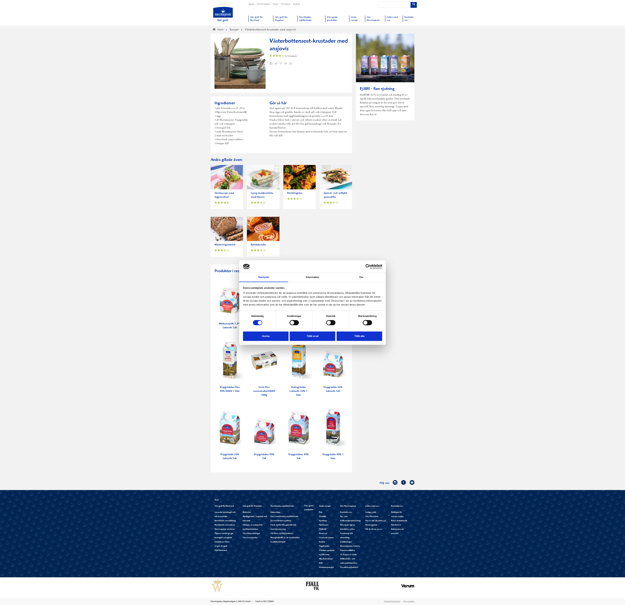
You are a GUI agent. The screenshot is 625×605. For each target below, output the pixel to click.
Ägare (251, 4)
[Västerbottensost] (217, 585)
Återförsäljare (263, 4)
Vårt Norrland (221, 550)
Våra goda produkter (309, 508)
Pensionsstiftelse (347, 550)
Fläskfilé (322, 517)
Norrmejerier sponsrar (225, 529)
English (296, 4)
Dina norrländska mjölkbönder (284, 517)
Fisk (320, 512)
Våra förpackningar (251, 534)
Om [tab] (361, 277)
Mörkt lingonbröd (225, 244)
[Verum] (407, 585)
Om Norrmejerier (348, 506)
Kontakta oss (346, 512)
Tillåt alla (359, 336)
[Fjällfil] (312, 585)
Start (217, 500)
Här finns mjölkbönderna (282, 534)
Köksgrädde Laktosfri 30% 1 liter (298, 391)
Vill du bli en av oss (373, 529)
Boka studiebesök (399, 521)
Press (275, 4)
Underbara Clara (222, 542)
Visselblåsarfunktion (349, 567)
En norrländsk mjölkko (281, 521)
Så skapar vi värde (348, 555)
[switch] (294, 322)
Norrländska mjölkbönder (282, 506)
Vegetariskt (324, 546)
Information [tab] (312, 277)
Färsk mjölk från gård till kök (283, 525)
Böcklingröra (294, 193)
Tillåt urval (313, 336)
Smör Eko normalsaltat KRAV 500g (264, 391)
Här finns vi (396, 525)
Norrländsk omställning (225, 521)
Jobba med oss (372, 506)
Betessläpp (275, 512)
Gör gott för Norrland (224, 506)
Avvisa (266, 336)
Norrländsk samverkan (225, 525)
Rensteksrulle (258, 244)
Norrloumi (323, 525)
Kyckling (323, 521)
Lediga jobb (370, 512)
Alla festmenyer (326, 559)
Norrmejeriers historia (350, 546)
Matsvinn (247, 512)
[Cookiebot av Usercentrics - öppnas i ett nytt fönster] (368, 266)
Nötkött (322, 529)
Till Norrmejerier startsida (223, 14)
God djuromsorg (278, 529)
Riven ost (323, 534)
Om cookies (408, 602)
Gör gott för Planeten (252, 506)
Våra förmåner (371, 517)
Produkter (285, 4)
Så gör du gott (221, 546)
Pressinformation (392, 602)
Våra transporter (250, 538)
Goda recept (325, 506)
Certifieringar (346, 542)
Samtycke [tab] (263, 277)
